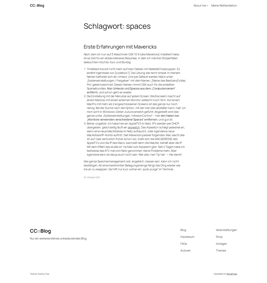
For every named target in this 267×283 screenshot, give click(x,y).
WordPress (232, 273)
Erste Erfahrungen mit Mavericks (120, 46)
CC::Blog (37, 5)
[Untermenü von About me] (207, 5)
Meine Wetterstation (224, 5)
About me (200, 5)
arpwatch (134, 127)
